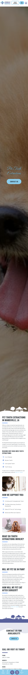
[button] (26, 2)
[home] (5, 3)
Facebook (14, 7)
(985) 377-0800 (18, 472)
